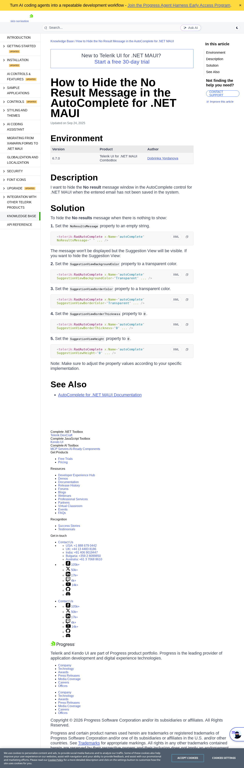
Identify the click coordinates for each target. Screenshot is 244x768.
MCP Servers (60, 449)
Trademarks (89, 743)
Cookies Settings (224, 758)
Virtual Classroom (70, 506)
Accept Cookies (187, 758)
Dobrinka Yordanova (162, 158)
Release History (69, 485)
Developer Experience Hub (76, 475)
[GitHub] (68, 590)
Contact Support (216, 93)
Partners (64, 502)
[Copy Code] (187, 237)
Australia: (84, 559)
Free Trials (65, 458)
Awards (63, 672)
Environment (77, 138)
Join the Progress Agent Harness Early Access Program (179, 5)
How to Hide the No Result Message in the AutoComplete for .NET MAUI (125, 41)
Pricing (63, 462)
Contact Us (65, 542)
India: (82, 552)
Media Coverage (69, 679)
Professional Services (73, 499)
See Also (69, 384)
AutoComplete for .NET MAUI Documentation (100, 394)
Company (64, 665)
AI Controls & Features (19, 76)
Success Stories (69, 525)
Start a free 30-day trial (121, 62)
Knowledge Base (21, 216)
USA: (81, 545)
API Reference (19, 224)
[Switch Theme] (237, 28)
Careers (63, 682)
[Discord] (68, 594)
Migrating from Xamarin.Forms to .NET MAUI (22, 143)
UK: (81, 549)
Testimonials (66, 529)
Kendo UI (57, 442)
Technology (66, 668)
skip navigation (19, 21)
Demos (63, 478)
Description (74, 177)
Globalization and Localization (22, 160)
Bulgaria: (83, 555)
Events (62, 509)
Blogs (62, 492)
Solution (68, 208)
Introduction (19, 37)
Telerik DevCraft (61, 435)
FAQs (62, 512)
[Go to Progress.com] (63, 646)
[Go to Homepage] (31, 21)
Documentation (68, 482)
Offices (62, 685)
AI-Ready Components (84, 449)
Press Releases (69, 675)
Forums (63, 488)
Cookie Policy (55, 760)
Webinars (64, 495)
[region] (122, 758)
